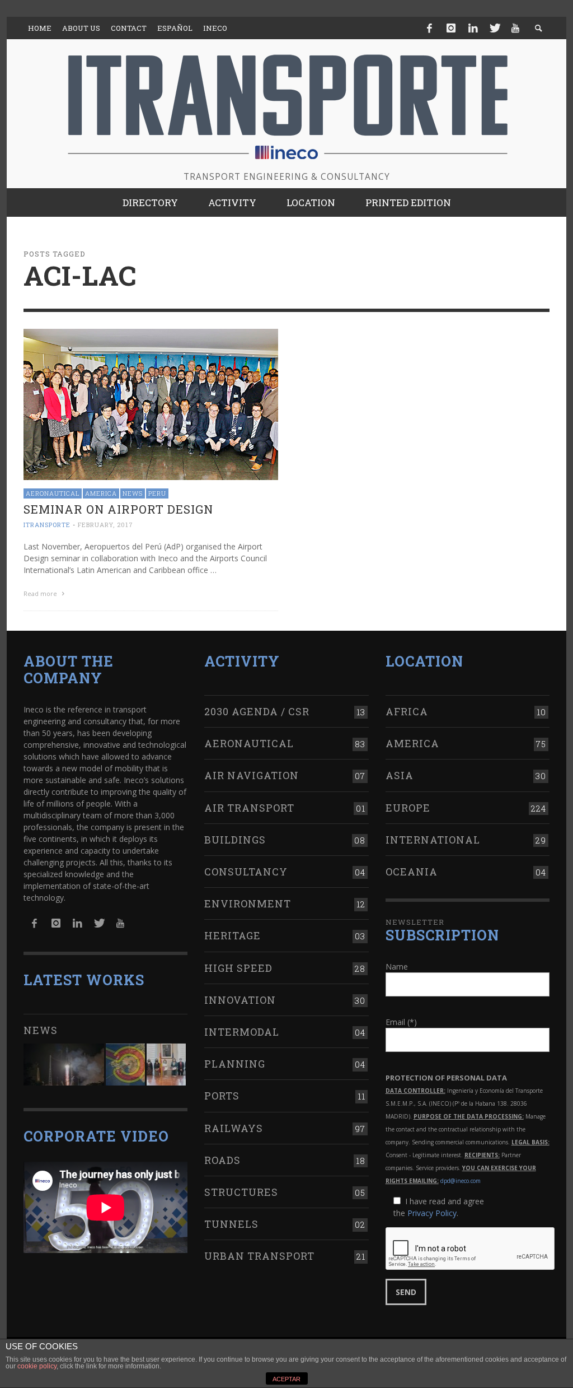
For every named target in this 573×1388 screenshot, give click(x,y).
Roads (222, 1160)
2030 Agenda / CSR (256, 711)
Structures (241, 1192)
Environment (247, 903)
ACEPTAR (286, 1379)
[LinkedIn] (472, 28)
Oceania (412, 871)
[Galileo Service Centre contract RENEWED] (64, 1065)
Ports (221, 1095)
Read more (41, 593)
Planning (234, 1063)
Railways (233, 1128)
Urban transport (259, 1256)
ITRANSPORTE (47, 524)
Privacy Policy (432, 1213)
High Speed (238, 968)
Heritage (232, 935)
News (133, 493)
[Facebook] (429, 28)
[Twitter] (494, 28)
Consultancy (246, 871)
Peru (157, 493)
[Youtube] (515, 28)
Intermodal (241, 1031)
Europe (408, 807)
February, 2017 (105, 524)
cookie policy (37, 1366)
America (101, 493)
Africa (407, 711)
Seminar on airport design (118, 509)
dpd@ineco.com (460, 1181)
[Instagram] (451, 28)
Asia (400, 775)
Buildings (235, 839)
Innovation (240, 1000)
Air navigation (251, 775)
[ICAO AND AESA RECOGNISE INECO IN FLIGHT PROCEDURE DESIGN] (125, 1065)
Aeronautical (52, 493)
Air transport (249, 807)
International (433, 839)
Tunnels (231, 1224)
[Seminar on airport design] (151, 403)
